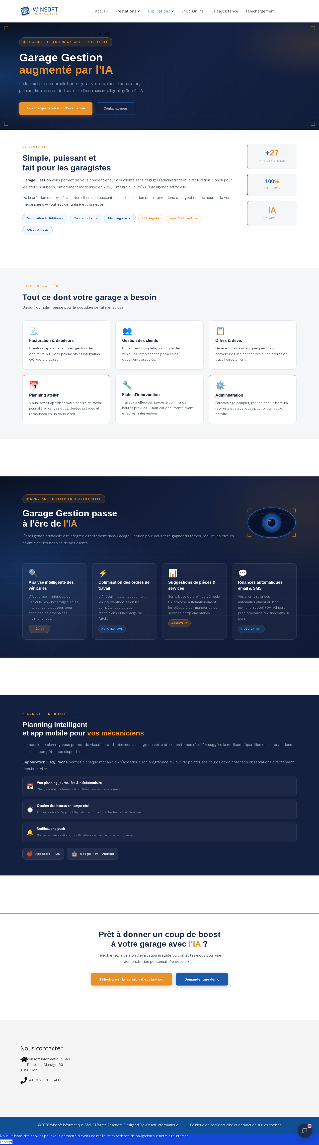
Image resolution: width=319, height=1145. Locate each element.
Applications (159, 11)
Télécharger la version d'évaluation (56, 108)
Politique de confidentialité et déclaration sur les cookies (235, 1125)
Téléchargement (260, 11)
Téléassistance (224, 11)
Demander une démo (202, 979)
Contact (102, 33)
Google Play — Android (92, 854)
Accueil (101, 11)
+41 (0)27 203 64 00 (45, 1079)
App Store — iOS (43, 854)
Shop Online (192, 11)
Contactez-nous (116, 108)
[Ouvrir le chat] (305, 1131)
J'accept (6, 1142)
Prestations (125, 11)
